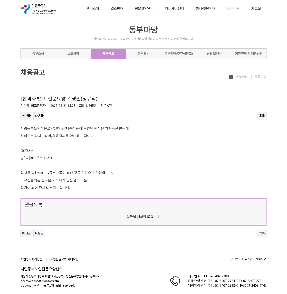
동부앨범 (143, 54)
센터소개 (92, 9)
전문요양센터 (144, 9)
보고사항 (73, 54)
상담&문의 (214, 54)
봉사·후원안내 (205, 9)
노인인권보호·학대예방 (64, 259)
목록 (262, 116)
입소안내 (117, 9)
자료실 (256, 9)
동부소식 (38, 54)
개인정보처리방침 (31, 259)
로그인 (235, 259)
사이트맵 (261, 259)
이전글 (26, 116)
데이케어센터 (174, 9)
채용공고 (108, 54)
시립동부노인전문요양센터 (41, 269)
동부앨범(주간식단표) (178, 54)
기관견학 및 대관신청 (249, 54)
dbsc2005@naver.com (45, 281)
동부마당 (233, 9)
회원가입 (247, 259)
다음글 (39, 116)
